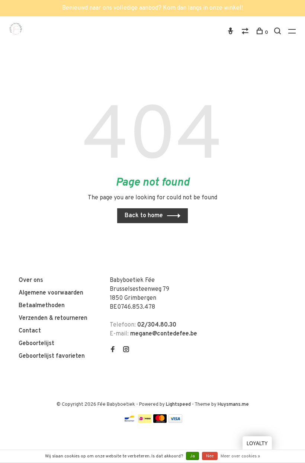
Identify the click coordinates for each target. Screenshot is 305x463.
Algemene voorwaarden (51, 293)
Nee (210, 456)
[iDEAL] (144, 421)
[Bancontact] (129, 421)
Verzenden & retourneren (53, 318)
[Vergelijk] (246, 32)
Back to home (144, 215)
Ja (192, 456)
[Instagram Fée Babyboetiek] (126, 350)
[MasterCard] (160, 421)
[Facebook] (113, 350)
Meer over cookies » (240, 456)
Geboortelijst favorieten (52, 356)
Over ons (31, 280)
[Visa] (175, 421)
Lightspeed (178, 405)
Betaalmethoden (42, 305)
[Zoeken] (278, 32)
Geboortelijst (36, 343)
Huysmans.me (233, 405)
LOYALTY (257, 443)
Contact (30, 331)
